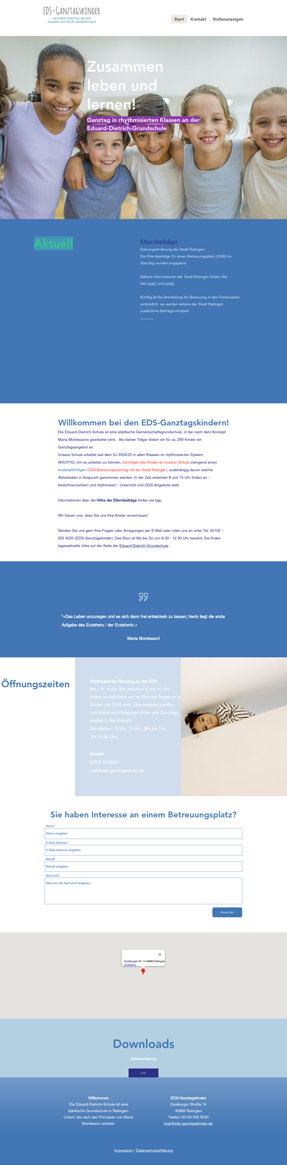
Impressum (123, 1150)
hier (158, 500)
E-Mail (156, 530)
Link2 (169, 283)
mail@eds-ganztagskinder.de (188, 1123)
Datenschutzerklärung (154, 1150)
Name (50, 826)
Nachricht (52, 875)
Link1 (152, 283)
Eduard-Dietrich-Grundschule (143, 545)
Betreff (50, 859)
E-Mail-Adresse (56, 842)
